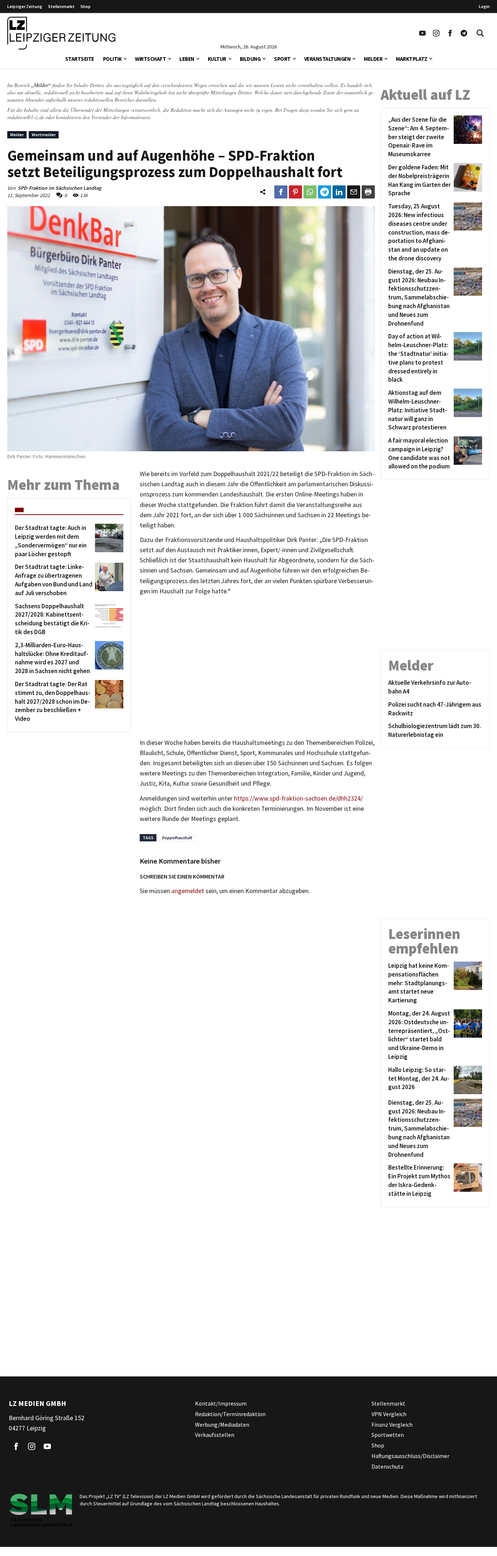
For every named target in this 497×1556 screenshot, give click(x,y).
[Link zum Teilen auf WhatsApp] (310, 192)
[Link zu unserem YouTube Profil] (422, 33)
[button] (125, 58)
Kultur (217, 58)
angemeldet (187, 891)
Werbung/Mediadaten (222, 1424)
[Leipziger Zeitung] (61, 33)
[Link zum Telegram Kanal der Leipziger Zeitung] (464, 33)
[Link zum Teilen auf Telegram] (324, 192)
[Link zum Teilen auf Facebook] (280, 192)
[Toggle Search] (480, 33)
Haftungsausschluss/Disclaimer (410, 1455)
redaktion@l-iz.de (25, 117)
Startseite (79, 58)
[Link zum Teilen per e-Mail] (353, 192)
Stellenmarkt (61, 6)
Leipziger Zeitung (24, 6)
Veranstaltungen (327, 58)
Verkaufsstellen (214, 1434)
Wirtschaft (150, 58)
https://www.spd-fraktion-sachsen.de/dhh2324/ (298, 798)
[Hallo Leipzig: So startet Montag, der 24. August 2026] (466, 1080)
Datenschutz (387, 1466)
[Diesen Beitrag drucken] (368, 192)
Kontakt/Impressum (221, 1403)
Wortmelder (44, 134)
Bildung (250, 58)
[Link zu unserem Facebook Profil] (450, 33)
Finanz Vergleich (392, 1424)
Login (484, 6)
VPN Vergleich (388, 1413)
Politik (112, 58)
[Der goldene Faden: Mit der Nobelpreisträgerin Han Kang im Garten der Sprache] (466, 180)
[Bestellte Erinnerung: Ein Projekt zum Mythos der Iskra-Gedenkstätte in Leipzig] (466, 1180)
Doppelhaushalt (177, 837)
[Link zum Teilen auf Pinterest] (295, 192)
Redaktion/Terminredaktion (230, 1413)
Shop (85, 6)
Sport (282, 58)
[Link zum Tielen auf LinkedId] (339, 192)
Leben (186, 58)
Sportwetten (387, 1434)
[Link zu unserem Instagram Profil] (436, 33)
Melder (373, 58)
